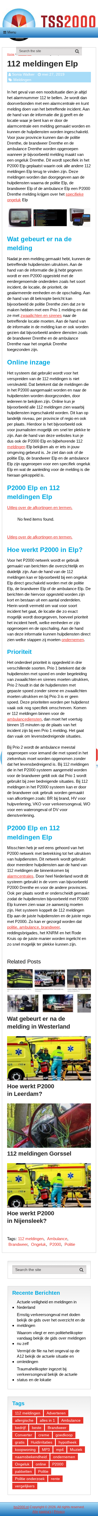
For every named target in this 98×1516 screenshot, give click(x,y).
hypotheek (67, 1442)
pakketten (23, 1471)
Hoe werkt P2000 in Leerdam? (30, 1090)
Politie (70, 1244)
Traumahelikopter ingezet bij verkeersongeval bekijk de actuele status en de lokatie (47, 1374)
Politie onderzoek (30, 1479)
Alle (35, 1512)
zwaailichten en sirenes (41, 315)
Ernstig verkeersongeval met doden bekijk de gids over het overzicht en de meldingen (51, 1320)
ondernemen (73, 639)
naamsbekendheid (31, 1457)
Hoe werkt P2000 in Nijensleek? (30, 1217)
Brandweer (17, 1244)
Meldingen (22, 80)
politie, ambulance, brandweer (33, 927)
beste (36, 1427)
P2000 (55, 1244)
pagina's (45, 1512)
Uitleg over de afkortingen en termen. (39, 507)
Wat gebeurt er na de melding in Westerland (38, 1022)
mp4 (60, 1449)
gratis (19, 1442)
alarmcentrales (20, 876)
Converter (23, 1435)
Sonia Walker (23, 74)
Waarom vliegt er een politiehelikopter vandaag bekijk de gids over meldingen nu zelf (51, 1338)
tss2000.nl (21, 1507)
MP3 (46, 1449)
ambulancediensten (24, 719)
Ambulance (57, 1238)
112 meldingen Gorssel (39, 1153)
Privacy (59, 1512)
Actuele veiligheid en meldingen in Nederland (46, 1305)
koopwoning (25, 1449)
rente (55, 1479)
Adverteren (56, 1413)
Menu (11, 32)
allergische (24, 1420)
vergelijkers (25, 1486)
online (41, 1464)
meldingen (16, 446)
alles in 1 (47, 1420)
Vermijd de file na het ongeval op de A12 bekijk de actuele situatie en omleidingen (48, 1356)
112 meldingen (31, 1238)
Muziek (76, 1449)
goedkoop (64, 1435)
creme (43, 1435)
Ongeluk (38, 1244)
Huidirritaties (41, 1442)
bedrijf (20, 1427)
